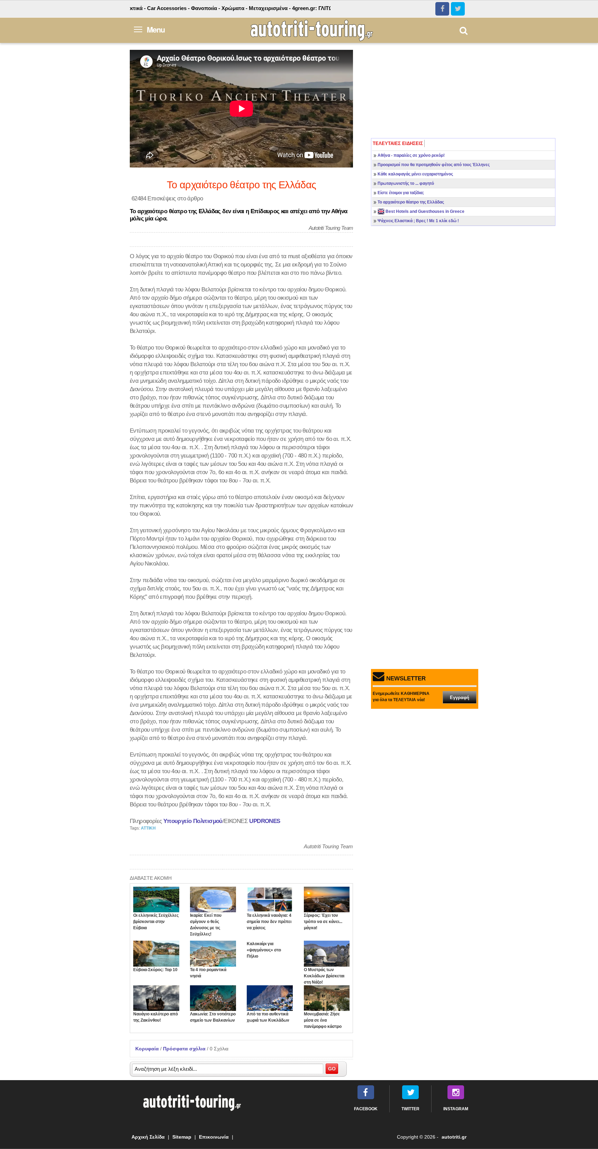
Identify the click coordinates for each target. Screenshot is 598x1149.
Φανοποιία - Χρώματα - (197, 8)
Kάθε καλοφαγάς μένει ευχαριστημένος (415, 174)
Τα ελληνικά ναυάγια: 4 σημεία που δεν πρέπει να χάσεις (269, 921)
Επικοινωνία (214, 1137)
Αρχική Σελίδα (148, 1137)
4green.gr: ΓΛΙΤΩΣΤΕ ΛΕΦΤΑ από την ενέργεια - (328, 8)
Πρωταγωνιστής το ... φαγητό (406, 183)
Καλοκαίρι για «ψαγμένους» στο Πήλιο (264, 950)
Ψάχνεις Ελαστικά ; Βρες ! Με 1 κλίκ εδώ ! (418, 220)
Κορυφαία (147, 1048)
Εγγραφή (459, 697)
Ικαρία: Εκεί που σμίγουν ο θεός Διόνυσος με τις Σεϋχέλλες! (205, 925)
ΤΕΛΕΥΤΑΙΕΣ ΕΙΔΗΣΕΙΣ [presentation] (398, 143)
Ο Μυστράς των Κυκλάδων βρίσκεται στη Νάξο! (324, 976)
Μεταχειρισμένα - (248, 8)
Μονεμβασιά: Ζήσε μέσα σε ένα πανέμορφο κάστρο (323, 1020)
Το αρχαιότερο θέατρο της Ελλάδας (411, 202)
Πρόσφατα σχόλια (184, 1048)
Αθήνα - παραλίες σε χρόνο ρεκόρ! (411, 155)
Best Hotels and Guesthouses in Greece (424, 211)
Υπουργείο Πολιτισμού (193, 821)
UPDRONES (264, 821)
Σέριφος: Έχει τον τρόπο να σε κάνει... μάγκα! (323, 921)
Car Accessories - (147, 8)
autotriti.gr (454, 1137)
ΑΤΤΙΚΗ (148, 828)
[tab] (398, 143)
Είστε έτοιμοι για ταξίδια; (401, 192)
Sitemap (181, 1137)
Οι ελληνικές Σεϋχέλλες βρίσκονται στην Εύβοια (156, 921)
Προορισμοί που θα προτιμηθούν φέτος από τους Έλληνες (434, 164)
